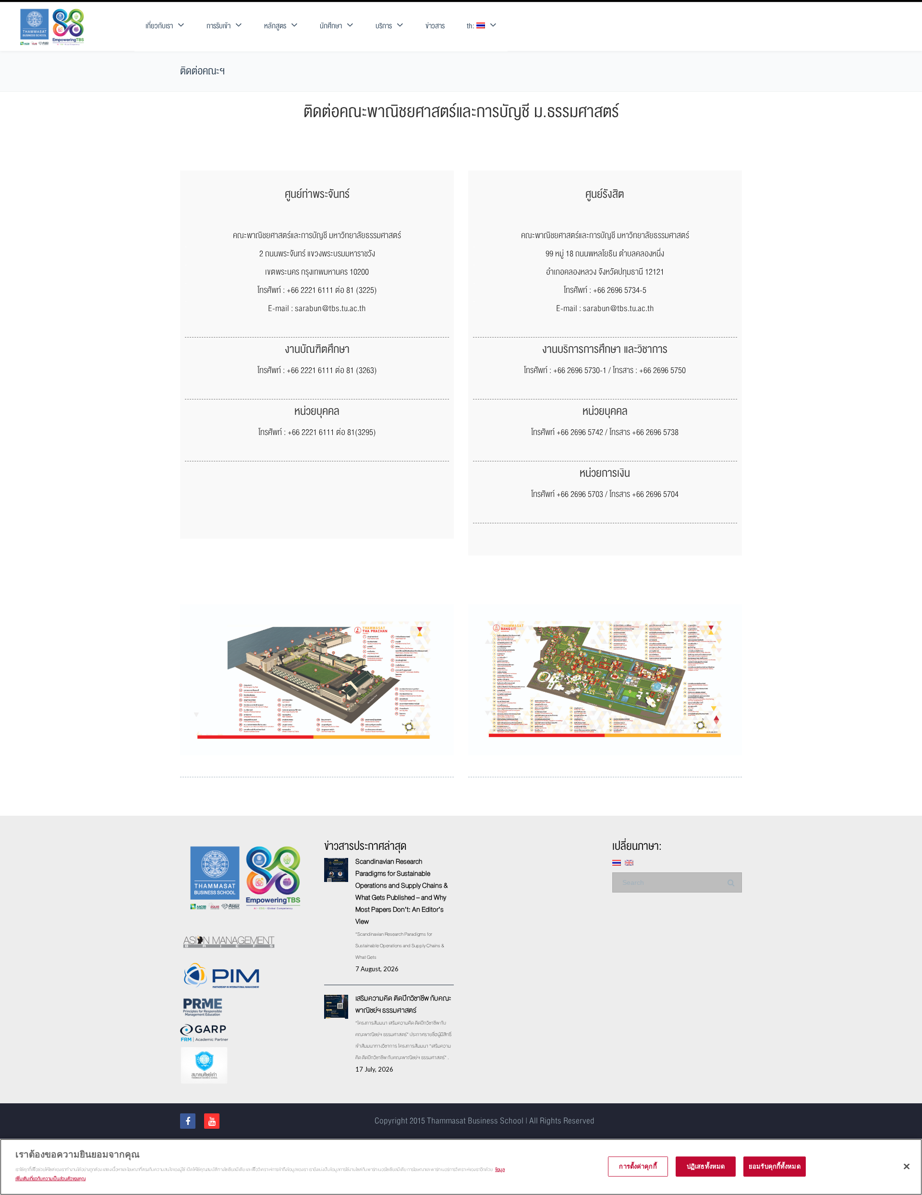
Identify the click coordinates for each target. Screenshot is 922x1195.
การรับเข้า (218, 26)
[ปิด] (906, 1166)
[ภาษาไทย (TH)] (616, 861)
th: (471, 26)
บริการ (384, 26)
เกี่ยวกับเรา (159, 26)
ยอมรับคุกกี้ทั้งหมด (775, 1166)
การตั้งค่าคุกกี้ (637, 1166)
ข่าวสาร (435, 26)
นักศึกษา (331, 26)
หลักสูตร (275, 26)
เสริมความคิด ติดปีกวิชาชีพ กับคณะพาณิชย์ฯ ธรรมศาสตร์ (403, 1004)
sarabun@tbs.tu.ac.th (330, 308)
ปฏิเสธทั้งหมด (706, 1166)
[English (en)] (629, 861)
